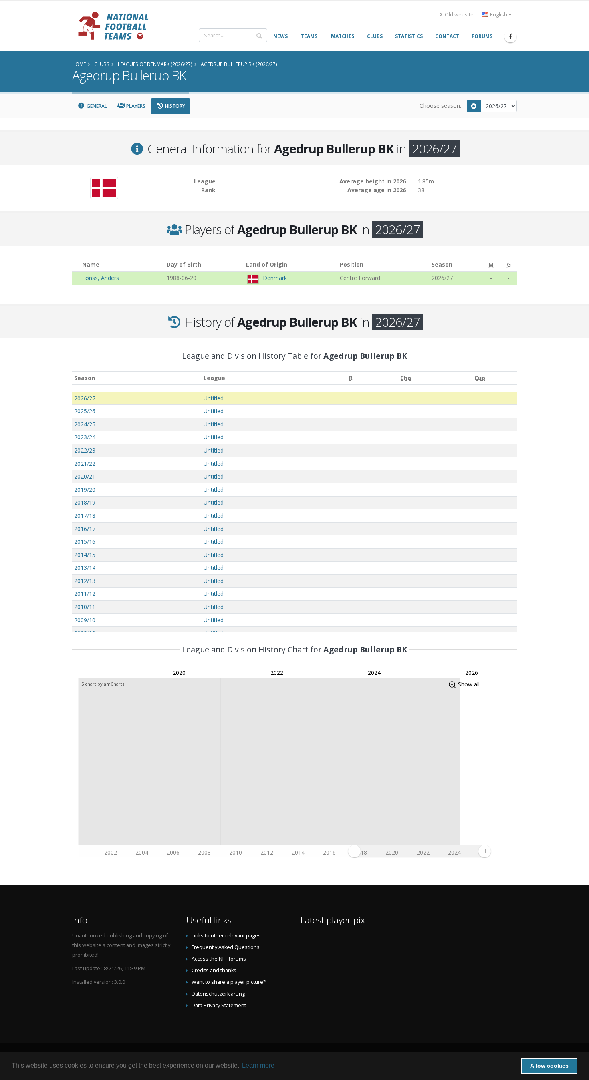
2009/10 (84, 620)
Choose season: (440, 105)
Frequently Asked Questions (226, 947)
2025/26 (84, 411)
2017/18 (84, 515)
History (174, 106)
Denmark (275, 278)
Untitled (214, 398)
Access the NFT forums (219, 958)
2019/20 (84, 489)
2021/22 (84, 463)
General (96, 106)
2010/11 (84, 607)
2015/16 (84, 541)
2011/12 (84, 593)
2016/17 (84, 529)
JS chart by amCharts (102, 684)
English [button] (498, 14)
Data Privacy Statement (219, 1005)
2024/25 (84, 424)
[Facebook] (510, 36)
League (214, 378)
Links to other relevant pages (226, 935)
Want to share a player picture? (229, 982)
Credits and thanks (214, 970)
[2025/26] (474, 106)
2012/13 (84, 581)
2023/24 (84, 437)
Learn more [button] (258, 1065)
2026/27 (84, 398)
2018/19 (84, 502)
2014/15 (84, 555)
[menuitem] (419, 851)
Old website (459, 14)
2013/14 (84, 567)
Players (135, 106)
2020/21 (84, 476)
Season (84, 378)
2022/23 (84, 450)
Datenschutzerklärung (218, 993)
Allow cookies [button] (549, 1065)
